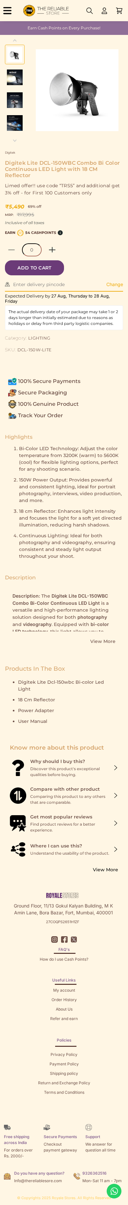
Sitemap (64, 1101)
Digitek (10, 152)
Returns (64, 1028)
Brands (64, 1111)
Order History (64, 999)
